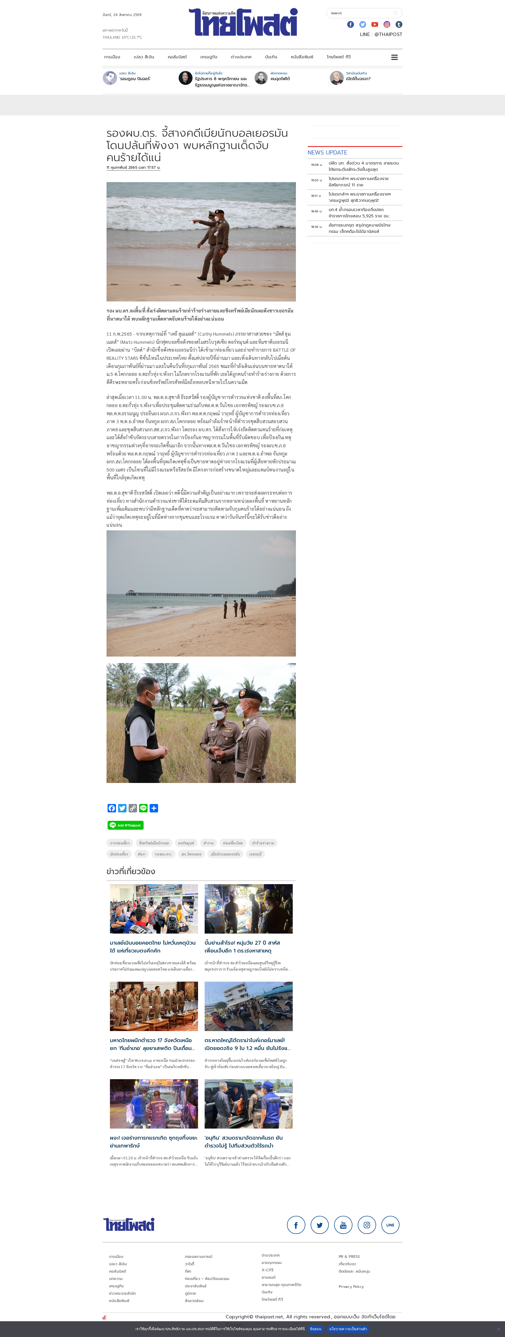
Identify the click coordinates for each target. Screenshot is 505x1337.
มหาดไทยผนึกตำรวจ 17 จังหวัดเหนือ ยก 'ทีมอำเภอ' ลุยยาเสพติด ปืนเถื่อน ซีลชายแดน (151, 1048)
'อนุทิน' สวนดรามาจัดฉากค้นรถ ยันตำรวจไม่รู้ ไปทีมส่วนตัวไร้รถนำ (244, 1142)
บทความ (116, 1279)
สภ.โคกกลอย (191, 854)
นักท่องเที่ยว (119, 854)
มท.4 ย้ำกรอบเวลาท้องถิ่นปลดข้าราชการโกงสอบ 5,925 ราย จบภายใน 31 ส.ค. (359, 213)
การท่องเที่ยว (120, 843)
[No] (498, 1329)
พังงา (142, 854)
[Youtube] (375, 24)
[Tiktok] (399, 24)
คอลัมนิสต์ (177, 57)
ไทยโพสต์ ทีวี (339, 57)
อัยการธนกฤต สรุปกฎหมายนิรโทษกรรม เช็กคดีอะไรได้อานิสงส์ (360, 228)
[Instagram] (387, 24)
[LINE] (390, 1225)
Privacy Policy (351, 1286)
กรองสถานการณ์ (199, 1256)
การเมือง (112, 57)
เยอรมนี (255, 854)
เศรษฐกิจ (208, 57)
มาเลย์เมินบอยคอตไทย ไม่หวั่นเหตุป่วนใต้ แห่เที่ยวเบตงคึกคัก (153, 947)
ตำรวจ (209, 843)
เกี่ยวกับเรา (347, 1264)
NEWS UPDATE (327, 152)
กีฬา (188, 1271)
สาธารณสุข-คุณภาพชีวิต (281, 1285)
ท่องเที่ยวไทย (233, 843)
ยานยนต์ (268, 1277)
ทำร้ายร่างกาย (263, 843)
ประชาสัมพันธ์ (196, 1286)
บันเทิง (271, 57)
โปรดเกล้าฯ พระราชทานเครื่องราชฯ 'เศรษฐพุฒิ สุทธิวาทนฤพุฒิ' (360, 197)
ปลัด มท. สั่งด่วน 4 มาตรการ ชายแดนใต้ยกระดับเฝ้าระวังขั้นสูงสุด (364, 166)
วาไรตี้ (189, 1264)
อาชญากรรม (272, 1263)
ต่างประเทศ (241, 57)
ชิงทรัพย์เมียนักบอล (154, 843)
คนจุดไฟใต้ (280, 79)
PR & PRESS (349, 1256)
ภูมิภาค (190, 1293)
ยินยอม (315, 1329)
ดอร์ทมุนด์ (186, 843)
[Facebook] (351, 24)
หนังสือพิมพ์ (302, 57)
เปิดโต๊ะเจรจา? (358, 79)
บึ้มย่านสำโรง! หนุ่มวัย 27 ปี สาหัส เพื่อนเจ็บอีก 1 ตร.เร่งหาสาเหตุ (242, 947)
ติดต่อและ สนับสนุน (354, 1271)
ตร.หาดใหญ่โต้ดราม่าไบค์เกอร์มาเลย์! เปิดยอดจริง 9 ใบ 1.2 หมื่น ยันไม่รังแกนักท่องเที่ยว (248, 1048)
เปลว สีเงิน (144, 57)
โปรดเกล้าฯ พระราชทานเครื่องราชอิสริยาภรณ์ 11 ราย (359, 182)
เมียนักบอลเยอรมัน (225, 854)
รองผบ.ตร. (163, 854)
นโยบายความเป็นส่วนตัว (348, 1329)
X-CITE (268, 1270)
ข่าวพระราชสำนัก (122, 1293)
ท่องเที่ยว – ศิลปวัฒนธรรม (207, 1279)
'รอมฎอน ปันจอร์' (134, 79)
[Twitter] (363, 24)
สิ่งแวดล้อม (194, 1301)
